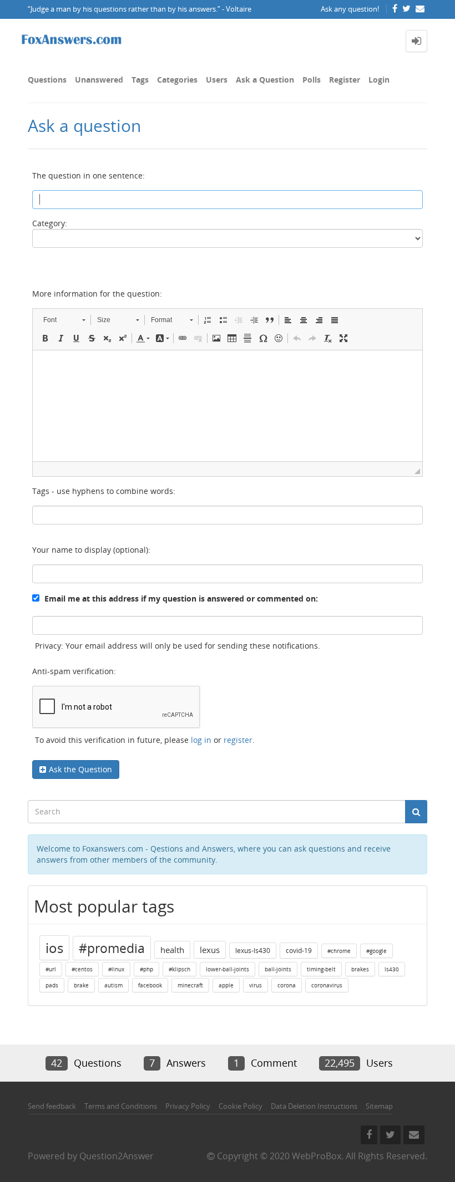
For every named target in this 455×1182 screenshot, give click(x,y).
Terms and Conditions (120, 1106)
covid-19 (299, 950)
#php (146, 969)
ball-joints (278, 969)
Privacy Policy (187, 1106)
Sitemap (379, 1106)
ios (54, 948)
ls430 (392, 969)
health (172, 949)
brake (81, 985)
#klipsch (179, 969)
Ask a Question (265, 79)
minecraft (190, 985)
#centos (82, 969)
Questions (47, 79)
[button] (64, 320)
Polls (311, 79)
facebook (150, 985)
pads (52, 985)
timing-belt (321, 969)
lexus (210, 949)
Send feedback (52, 1106)
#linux (116, 969)
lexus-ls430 (252, 950)
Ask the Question (80, 769)
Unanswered (99, 79)
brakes (360, 969)
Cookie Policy (240, 1106)
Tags (140, 79)
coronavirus (326, 985)
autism (113, 985)
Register (344, 79)
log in (201, 740)
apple (226, 985)
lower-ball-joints (227, 969)
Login (379, 79)
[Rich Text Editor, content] (227, 405)
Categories (177, 79)
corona (286, 985)
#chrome (339, 951)
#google (376, 951)
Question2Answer (116, 1156)
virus (255, 985)
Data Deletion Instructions (314, 1106)
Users (217, 79)
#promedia (112, 948)
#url (51, 969)
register (238, 740)
